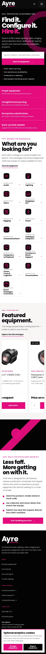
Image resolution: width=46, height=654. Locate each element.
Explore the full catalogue (13, 334)
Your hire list (6, 569)
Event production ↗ (9, 590)
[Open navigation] (41, 4)
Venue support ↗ (8, 595)
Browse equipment (9, 564)
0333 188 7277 (7, 611)
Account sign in (7, 574)
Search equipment (21, 62)
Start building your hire (21, 520)
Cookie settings (8, 579)
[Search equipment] (34, 4)
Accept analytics (13, 647)
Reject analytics (33, 647)
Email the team (7, 616)
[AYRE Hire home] (8, 4)
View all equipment (10, 166)
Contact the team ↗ (9, 600)
